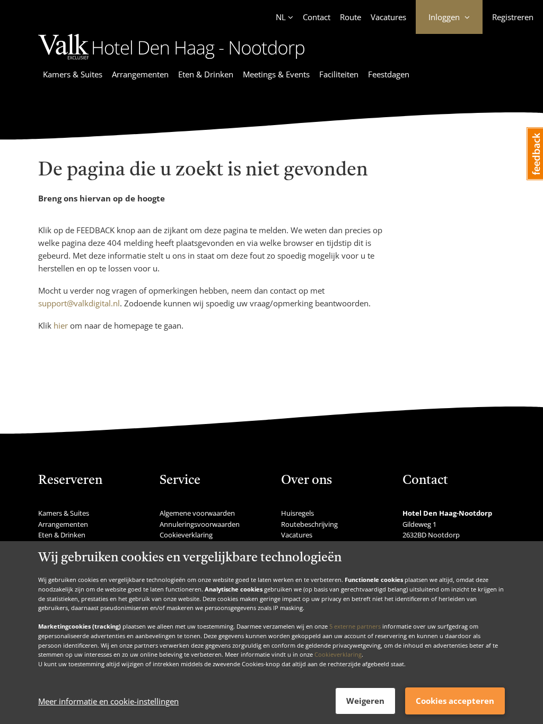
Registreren (512, 17)
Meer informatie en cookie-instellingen (108, 701)
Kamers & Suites (72, 74)
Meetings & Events (276, 74)
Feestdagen (388, 74)
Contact (316, 17)
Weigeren (365, 700)
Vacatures (388, 17)
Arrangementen (140, 74)
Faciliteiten (338, 74)
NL (281, 17)
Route (350, 17)
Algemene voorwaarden (197, 513)
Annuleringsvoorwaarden (200, 524)
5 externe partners (355, 626)
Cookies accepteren (455, 700)
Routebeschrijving (309, 524)
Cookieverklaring (338, 654)
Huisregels (297, 513)
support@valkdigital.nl (79, 303)
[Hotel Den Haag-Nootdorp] (171, 61)
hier (61, 325)
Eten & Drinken (205, 74)
